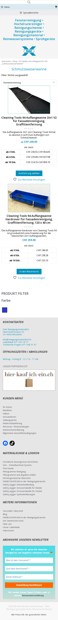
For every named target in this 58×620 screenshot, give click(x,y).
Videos (6, 413)
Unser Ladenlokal (11, 527)
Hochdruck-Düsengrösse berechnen (20, 461)
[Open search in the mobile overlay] (29, 2)
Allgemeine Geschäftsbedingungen (19, 433)
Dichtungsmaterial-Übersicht (17, 478)
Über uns (7, 523)
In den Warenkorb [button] (29, 271)
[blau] (4, 309)
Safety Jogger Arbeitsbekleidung (18, 484)
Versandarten (9, 416)
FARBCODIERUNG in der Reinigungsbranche (24, 481)
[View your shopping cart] (56, 7)
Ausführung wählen (29, 173)
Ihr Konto (7, 407)
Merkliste (7, 410)
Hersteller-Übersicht (13, 510)
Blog (5, 514)
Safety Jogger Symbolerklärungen (19, 494)
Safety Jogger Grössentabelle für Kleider (22, 487)
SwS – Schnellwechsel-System (17, 465)
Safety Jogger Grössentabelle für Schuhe (22, 491)
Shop (15, 61)
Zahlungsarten (10, 420)
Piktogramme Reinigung (14, 471)
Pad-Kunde (8, 468)
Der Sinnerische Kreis (13, 520)
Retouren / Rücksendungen (16, 426)
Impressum (8, 530)
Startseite (6, 61)
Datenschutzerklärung (13, 429)
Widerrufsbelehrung (12, 423)
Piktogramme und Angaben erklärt (19, 474)
